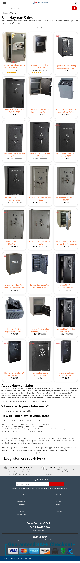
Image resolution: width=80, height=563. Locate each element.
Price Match (21, 498)
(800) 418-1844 (41, 527)
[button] (11, 72)
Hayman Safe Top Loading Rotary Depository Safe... (65, 66)
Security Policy (58, 511)
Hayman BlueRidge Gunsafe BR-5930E (65, 286)
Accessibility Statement (21, 508)
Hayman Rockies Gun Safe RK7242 (40, 242)
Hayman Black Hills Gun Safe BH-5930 (14, 198)
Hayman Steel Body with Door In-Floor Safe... (66, 110)
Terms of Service (58, 501)
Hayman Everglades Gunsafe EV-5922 (66, 374)
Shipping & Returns (58, 498)
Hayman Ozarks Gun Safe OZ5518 (14, 154)
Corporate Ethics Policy (21, 514)
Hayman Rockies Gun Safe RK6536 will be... (14, 242)
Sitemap (58, 504)
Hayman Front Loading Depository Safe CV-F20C (40, 330)
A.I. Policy (22, 511)
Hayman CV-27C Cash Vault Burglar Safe (40, 66)
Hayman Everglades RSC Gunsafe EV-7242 (14, 374)
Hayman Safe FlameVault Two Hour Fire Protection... (66, 242)
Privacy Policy (58, 508)
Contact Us (58, 494)
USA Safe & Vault (13, 558)
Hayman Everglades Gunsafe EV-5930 (40, 374)
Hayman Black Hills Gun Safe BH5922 (66, 154)
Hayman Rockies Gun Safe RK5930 (65, 198)
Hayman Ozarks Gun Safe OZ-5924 (40, 154)
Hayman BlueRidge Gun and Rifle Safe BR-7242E (65, 330)
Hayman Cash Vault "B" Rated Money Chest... (39, 110)
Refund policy (22, 504)
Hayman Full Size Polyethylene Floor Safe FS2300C (14, 330)
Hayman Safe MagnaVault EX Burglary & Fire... (40, 286)
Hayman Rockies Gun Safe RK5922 (40, 198)
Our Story (22, 494)
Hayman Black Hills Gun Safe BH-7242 (14, 110)
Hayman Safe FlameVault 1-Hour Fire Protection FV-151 (14, 66)
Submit (56, 484)
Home (3, 13)
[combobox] (40, 8)
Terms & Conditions (21, 501)
